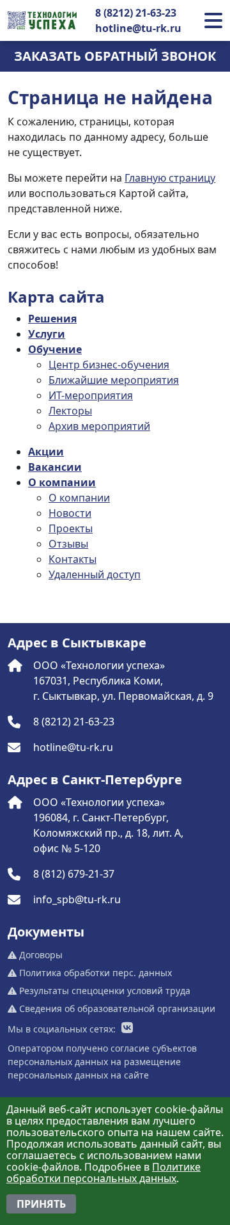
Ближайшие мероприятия (114, 380)
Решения (52, 319)
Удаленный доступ (95, 574)
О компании (62, 482)
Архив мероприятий (99, 426)
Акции (46, 452)
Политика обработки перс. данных (94, 973)
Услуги (46, 334)
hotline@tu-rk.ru (138, 28)
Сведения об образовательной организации (116, 1008)
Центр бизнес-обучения (109, 365)
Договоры (40, 955)
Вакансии (55, 467)
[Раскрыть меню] (213, 20)
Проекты (71, 528)
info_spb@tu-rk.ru (77, 899)
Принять (41, 1204)
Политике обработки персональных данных (103, 1172)
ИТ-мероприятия (91, 395)
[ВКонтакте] (127, 1029)
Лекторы (70, 411)
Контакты (72, 559)
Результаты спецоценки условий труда (103, 990)
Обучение (55, 349)
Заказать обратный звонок (115, 56)
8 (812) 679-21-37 (73, 874)
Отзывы (68, 544)
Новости (70, 513)
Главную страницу (170, 178)
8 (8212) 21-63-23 (135, 13)
